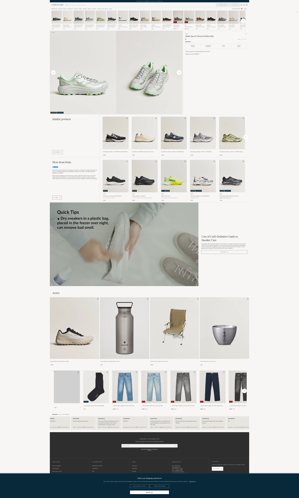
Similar (61, 119)
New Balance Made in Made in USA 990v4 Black (133, 26)
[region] (149, 423)
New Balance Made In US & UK (56, 25)
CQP (185, 25)
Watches (76, 9)
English (245, 8)
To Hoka (56, 197)
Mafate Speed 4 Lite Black (138, 196)
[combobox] (245, 9)
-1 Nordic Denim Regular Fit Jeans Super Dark (211, 405)
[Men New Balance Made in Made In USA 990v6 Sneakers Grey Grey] (203, 133)
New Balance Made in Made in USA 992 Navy (78, 26)
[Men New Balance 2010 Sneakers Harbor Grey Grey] (222, 17)
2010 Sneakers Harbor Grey (222, 26)
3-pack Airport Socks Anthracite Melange (94, 405)
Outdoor (94, 9)
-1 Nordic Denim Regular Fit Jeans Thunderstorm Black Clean (241, 406)
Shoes (64, 9)
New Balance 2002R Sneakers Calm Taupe (142, 151)
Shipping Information (97, 465)
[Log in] (241, 5)
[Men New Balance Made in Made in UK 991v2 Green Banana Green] (232, 133)
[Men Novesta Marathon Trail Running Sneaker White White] (123, 17)
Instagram (134, 465)
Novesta (120, 25)
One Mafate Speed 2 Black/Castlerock (229, 196)
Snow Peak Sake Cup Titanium (208, 361)
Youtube (134, 471)
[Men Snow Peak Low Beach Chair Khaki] (174, 328)
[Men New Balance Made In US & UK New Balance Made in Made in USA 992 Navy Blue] (79, 17)
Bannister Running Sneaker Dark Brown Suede (166, 26)
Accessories (70, 9)
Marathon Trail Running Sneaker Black (211, 26)
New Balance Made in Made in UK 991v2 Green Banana (100, 26)
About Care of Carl (57, 471)
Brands (89, 9)
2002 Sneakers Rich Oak (200, 26)
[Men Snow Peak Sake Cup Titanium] (224, 328)
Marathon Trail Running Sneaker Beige (156, 26)
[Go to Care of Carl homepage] (58, 4)
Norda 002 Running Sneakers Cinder (59, 361)
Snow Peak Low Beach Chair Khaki (159, 361)
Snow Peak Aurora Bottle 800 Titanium (110, 361)
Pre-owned (105, 9)
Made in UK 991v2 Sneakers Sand (143, 26)
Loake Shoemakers (167, 25)
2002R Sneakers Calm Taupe (67, 26)
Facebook (134, 468)
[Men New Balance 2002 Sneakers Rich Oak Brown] (200, 17)
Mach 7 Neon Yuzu (165, 196)
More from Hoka (61, 162)
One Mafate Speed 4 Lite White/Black (200, 196)
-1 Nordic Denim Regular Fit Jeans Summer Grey (183, 405)
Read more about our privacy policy (149, 450)
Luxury (110, 9)
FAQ (93, 471)
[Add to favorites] (126, 118)
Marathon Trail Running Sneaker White (122, 26)
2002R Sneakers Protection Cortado (177, 26)
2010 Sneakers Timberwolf (231, 26)
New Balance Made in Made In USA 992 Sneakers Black (111, 26)
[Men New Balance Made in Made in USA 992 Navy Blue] (174, 133)
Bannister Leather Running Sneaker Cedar (244, 26)
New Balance (66, 25)
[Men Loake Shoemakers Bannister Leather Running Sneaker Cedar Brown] (244, 17)
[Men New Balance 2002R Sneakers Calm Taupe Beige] (67, 17)
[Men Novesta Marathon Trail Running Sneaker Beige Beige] (156, 17)
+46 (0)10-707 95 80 (179, 472)
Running (99, 9)
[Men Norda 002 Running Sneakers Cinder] (74, 328)
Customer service (222, 4)
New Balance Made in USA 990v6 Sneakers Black (56, 26)
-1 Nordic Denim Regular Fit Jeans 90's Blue (123, 405)
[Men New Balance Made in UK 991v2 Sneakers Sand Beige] (145, 17)
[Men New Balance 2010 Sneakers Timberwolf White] (233, 17)
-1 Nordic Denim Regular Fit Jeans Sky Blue (152, 405)
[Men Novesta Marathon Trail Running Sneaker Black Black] (211, 17)
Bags (80, 9)
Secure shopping (56, 465)
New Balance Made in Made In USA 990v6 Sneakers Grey (89, 26)
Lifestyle (85, 9)
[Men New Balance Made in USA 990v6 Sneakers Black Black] (116, 133)
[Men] (67, 387)
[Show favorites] (244, 5)
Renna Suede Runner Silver (188, 26)
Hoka (186, 33)
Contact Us (95, 468)
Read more (223, 252)
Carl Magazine (236, 8)
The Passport (55, 468)
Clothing (60, 9)
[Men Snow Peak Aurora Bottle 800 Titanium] (124, 328)
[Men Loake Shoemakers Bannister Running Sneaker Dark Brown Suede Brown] (167, 17)
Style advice (234, 4)
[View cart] (246, 4)
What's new (54, 9)
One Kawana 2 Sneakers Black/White (112, 196)
